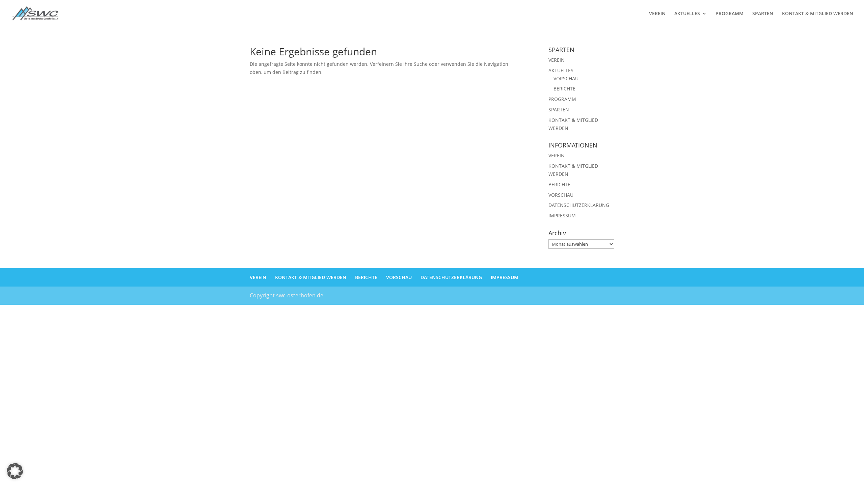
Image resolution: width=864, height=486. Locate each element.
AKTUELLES (687, 14)
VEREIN (657, 14)
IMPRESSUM (562, 215)
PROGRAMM (730, 14)
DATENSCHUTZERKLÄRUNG (578, 205)
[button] (15, 471)
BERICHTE (564, 88)
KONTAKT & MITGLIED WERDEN (817, 14)
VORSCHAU (566, 78)
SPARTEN (762, 14)
